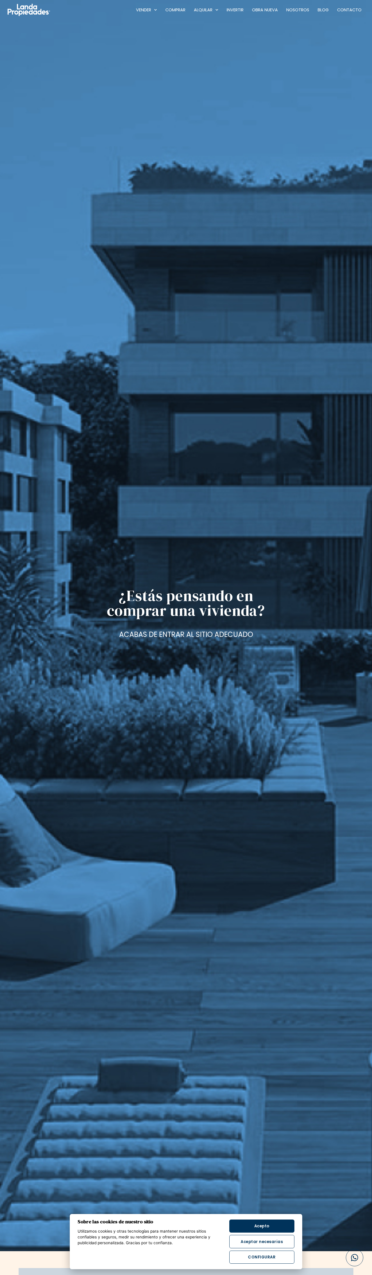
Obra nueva (265, 10)
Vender (143, 10)
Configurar (262, 1257)
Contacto (349, 10)
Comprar (175, 10)
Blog (323, 10)
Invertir (235, 10)
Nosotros (297, 10)
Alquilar (203, 10)
